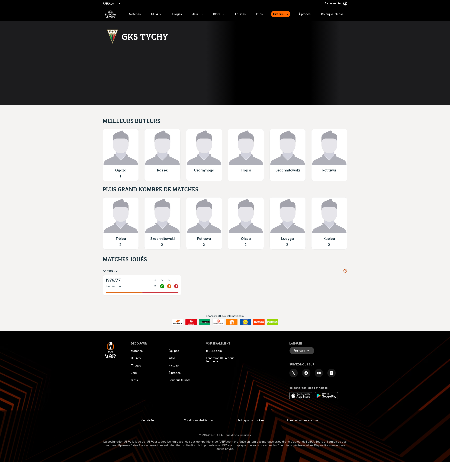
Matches (137, 350)
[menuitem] (136, 14)
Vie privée (147, 420)
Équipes (174, 350)
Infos (172, 358)
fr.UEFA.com (214, 350)
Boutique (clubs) (179, 380)
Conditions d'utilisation (199, 420)
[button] (197, 14)
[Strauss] (191, 322)
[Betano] (259, 322)
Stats (134, 380)
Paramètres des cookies (303, 420)
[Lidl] (245, 322)
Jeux (134, 372)
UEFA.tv (136, 358)
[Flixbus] (272, 322)
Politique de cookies (251, 420)
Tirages (136, 365)
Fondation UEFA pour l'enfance (220, 359)
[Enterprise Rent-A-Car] (204, 322)
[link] (135, 14)
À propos (175, 372)
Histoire (174, 365)
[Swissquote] (218, 322)
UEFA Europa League (110, 14)
